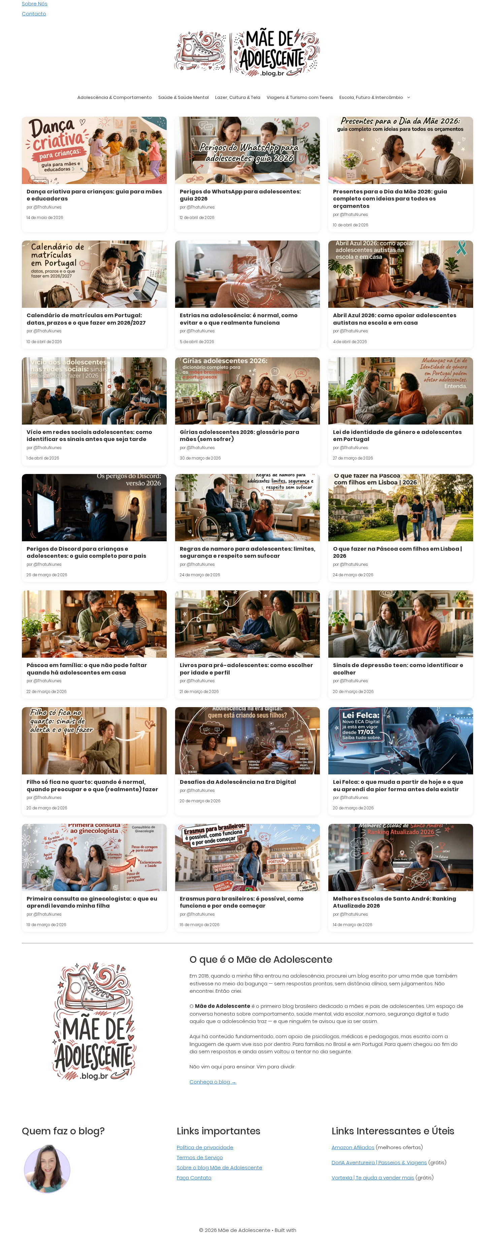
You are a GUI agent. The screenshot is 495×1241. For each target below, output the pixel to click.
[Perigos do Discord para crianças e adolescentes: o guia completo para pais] (94, 507)
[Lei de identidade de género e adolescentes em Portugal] (400, 391)
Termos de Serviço (200, 1157)
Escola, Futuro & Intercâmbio (371, 97)
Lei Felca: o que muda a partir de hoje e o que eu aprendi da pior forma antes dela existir (398, 785)
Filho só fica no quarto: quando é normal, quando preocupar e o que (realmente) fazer (92, 785)
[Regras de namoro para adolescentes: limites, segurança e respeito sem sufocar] (247, 507)
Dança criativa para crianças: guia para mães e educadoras (94, 195)
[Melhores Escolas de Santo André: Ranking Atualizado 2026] (400, 857)
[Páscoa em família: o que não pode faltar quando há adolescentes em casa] (94, 624)
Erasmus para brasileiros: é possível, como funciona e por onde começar (242, 902)
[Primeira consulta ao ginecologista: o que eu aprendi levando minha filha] (94, 857)
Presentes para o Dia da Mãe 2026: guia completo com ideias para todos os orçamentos (390, 199)
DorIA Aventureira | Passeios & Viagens (379, 1162)
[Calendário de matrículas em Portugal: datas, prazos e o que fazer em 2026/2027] (94, 274)
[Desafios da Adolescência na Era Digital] (247, 740)
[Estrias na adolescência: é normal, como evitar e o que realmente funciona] (247, 274)
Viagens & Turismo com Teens (300, 97)
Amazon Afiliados (353, 1147)
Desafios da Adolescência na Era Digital (238, 782)
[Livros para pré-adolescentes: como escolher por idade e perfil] (247, 624)
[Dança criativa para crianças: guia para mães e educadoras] (94, 150)
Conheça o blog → (213, 1081)
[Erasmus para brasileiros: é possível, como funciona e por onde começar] (247, 857)
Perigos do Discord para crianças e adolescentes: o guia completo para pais (86, 552)
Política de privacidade (205, 1147)
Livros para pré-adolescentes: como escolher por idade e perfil (246, 669)
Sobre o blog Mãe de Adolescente (219, 1167)
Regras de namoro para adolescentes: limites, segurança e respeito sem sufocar (247, 552)
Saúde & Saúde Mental (183, 97)
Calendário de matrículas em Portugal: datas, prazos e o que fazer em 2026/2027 (86, 319)
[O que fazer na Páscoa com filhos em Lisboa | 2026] (400, 507)
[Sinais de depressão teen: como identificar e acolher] (400, 624)
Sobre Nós (34, 3)
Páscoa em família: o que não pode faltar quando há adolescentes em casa (87, 669)
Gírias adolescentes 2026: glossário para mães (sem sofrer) (239, 435)
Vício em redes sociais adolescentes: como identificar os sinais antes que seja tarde (89, 435)
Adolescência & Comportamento (114, 97)
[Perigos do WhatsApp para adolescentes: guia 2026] (247, 150)
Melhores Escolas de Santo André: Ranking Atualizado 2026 (394, 902)
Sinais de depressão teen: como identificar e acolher (398, 669)
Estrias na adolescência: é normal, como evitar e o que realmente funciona (239, 319)
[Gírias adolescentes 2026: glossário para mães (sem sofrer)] (247, 391)
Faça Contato (194, 1177)
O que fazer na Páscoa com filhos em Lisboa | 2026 (397, 552)
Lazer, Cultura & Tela (237, 97)
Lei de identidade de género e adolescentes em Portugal (397, 435)
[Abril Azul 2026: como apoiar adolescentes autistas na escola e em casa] (400, 274)
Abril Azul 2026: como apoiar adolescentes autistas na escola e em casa (394, 319)
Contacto (34, 13)
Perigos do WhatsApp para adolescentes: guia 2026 (240, 195)
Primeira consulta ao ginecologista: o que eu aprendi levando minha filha (92, 902)
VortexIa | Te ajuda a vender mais (373, 1177)
